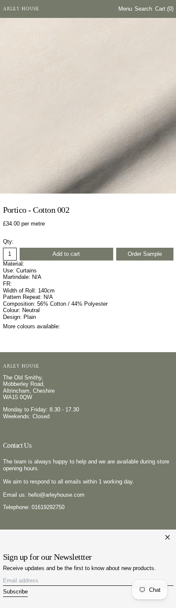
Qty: (8, 241)
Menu (125, 9)
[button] (143, 9)
